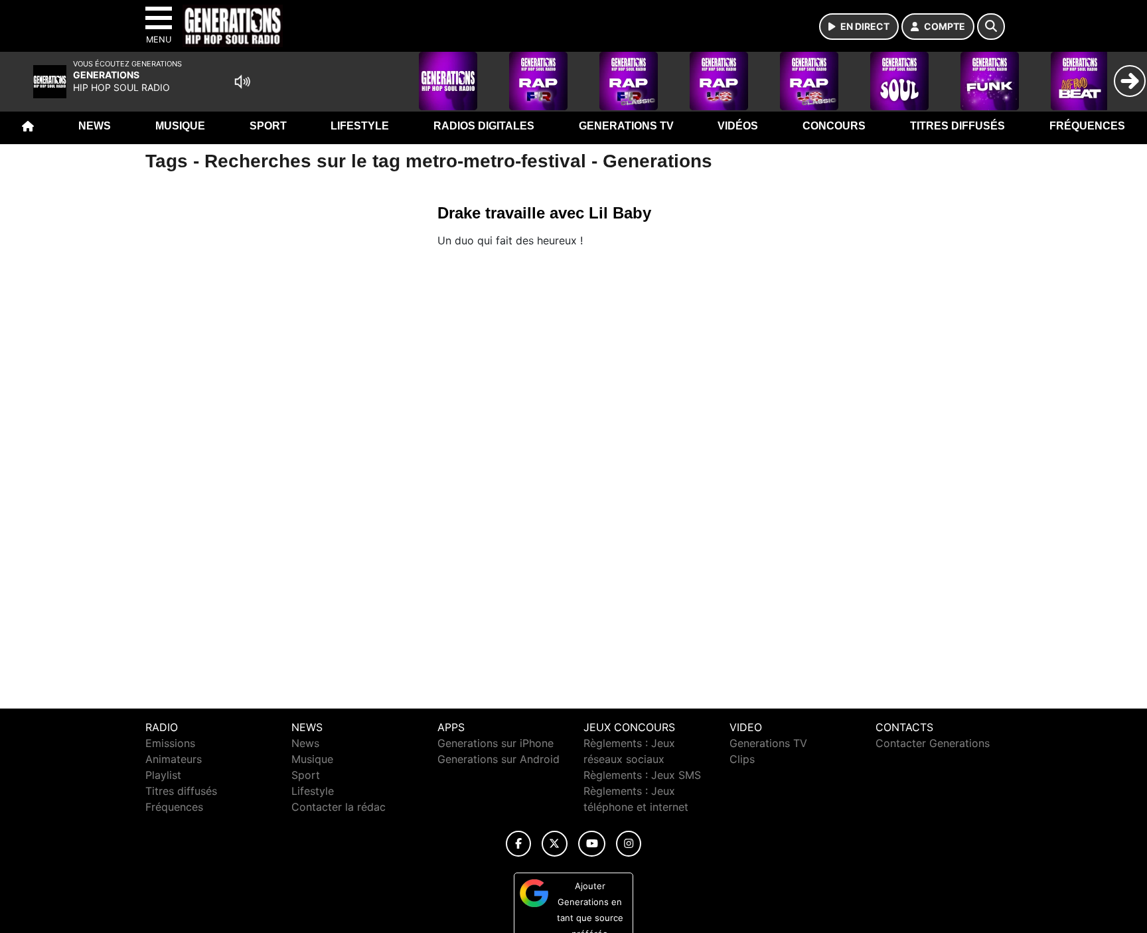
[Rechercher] (991, 26)
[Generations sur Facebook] (518, 844)
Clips (742, 759)
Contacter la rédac (338, 806)
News (94, 125)
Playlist (163, 775)
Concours (834, 125)
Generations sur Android (498, 759)
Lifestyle (360, 125)
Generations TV (626, 125)
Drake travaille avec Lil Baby (544, 213)
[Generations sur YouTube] (591, 844)
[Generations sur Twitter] (555, 844)
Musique (180, 125)
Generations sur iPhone (495, 743)
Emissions (170, 743)
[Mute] (242, 82)
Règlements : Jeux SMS (642, 775)
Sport (268, 125)
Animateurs (173, 759)
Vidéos (738, 125)
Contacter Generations (933, 743)
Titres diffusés (957, 125)
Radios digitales (483, 125)
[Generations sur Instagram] (628, 844)
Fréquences (1087, 125)
